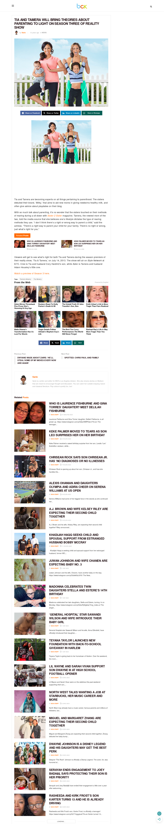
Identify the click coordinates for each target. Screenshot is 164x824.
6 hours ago (66, 439)
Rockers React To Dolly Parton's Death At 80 (48, 305)
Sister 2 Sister (55, 215)
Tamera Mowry (25, 279)
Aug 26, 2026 (32, 249)
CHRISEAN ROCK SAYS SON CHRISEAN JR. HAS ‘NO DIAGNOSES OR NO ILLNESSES (78, 459)
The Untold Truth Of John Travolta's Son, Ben (73, 305)
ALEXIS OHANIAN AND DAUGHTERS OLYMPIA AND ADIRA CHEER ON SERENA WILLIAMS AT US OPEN (77, 486)
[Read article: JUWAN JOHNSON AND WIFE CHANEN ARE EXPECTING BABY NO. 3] (30, 570)
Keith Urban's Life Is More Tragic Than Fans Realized (97, 305)
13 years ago (34, 32)
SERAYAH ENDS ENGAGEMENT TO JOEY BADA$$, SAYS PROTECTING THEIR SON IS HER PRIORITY (78, 773)
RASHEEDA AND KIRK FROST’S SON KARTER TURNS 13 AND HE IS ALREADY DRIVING (76, 799)
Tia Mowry (38, 279)
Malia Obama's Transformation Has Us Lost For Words (24, 331)
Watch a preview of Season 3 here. (32, 273)
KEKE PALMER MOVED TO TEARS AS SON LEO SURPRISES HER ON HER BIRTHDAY (77, 433)
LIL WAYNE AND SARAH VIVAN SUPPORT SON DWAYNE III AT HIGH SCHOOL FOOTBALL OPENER (77, 670)
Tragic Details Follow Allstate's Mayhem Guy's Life (48, 331)
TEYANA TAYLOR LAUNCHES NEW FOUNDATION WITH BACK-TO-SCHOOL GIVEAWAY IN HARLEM (75, 644)
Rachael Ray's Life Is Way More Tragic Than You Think (97, 331)
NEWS (44, 32)
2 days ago (65, 677)
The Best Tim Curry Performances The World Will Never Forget (72, 331)
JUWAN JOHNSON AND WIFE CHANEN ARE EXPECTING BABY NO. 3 (78, 562)
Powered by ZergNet (101, 282)
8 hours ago (66, 494)
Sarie (24, 32)
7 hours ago (66, 465)
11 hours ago (66, 546)
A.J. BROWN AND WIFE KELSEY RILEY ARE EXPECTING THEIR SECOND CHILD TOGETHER (78, 512)
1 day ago (65, 568)
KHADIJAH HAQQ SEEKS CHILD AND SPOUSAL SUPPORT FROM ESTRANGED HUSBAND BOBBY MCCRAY (76, 538)
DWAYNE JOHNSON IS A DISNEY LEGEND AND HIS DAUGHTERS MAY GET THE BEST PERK (78, 747)
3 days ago (65, 807)
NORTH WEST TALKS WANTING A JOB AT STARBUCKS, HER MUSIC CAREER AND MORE (77, 696)
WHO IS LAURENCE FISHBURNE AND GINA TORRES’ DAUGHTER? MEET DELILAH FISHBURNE (78, 407)
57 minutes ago (67, 415)
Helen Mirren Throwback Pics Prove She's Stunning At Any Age (24, 306)
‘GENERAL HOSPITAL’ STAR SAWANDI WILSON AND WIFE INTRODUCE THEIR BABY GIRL (75, 618)
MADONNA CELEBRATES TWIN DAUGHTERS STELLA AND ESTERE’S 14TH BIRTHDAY (78, 590)
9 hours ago (66, 520)
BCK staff (55, 415)
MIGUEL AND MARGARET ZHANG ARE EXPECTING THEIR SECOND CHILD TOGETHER (75, 721)
